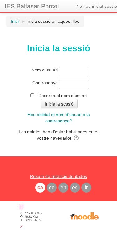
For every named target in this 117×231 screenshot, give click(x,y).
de (52, 187)
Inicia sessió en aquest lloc (53, 21)
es (74, 187)
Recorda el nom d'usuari (62, 95)
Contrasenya (45, 82)
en (63, 187)
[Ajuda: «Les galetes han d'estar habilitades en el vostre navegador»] (76, 137)
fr (86, 187)
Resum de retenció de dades (58, 176)
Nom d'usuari (45, 69)
